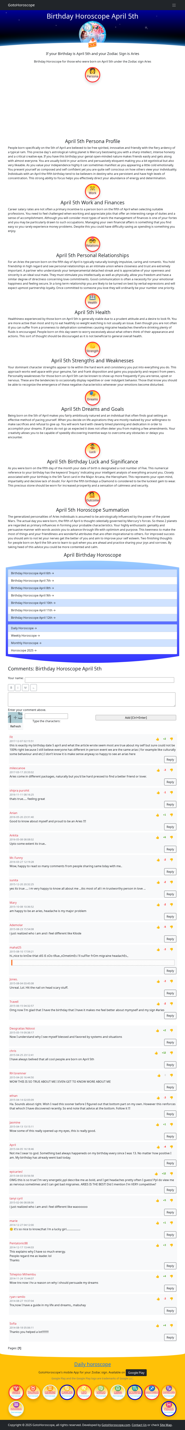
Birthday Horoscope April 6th (31, 573)
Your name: (15, 678)
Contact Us (139, 1425)
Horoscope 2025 (22, 650)
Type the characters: (46, 721)
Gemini (50, 1392)
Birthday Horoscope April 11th (31, 610)
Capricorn (169, 1392)
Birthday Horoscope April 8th (31, 588)
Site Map (166, 1425)
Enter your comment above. (27, 710)
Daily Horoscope (22, 628)
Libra (118, 1392)
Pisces (169, 1409)
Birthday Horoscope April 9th (31, 595)
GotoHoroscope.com (116, 1425)
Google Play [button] (136, 1373)
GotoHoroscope (21, 5)
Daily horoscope (92, 1364)
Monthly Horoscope (24, 643)
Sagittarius (152, 1392)
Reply (170, 760)
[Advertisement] (92, 110)
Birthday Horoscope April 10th (31, 603)
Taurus (33, 1392)
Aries (16, 1392)
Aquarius (16, 1409)
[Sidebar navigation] (174, 5)
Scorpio (135, 1392)
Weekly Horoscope (24, 636)
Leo (84, 1392)
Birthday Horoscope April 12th (31, 618)
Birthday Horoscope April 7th (31, 581)
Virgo (101, 1392)
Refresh (15, 726)
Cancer (67, 1392)
